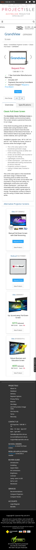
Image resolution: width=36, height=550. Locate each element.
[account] (27, 2)
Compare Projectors (16, 494)
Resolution (13, 484)
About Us (13, 388)
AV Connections (15, 470)
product (19, 407)
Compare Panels (15, 497)
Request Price (18, 68)
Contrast (13, 476)
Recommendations (16, 491)
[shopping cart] (33, 2)
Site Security (14, 411)
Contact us (11, 453)
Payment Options (15, 396)
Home (5, 45)
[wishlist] (30, 2)
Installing (13, 465)
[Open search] (33, 22)
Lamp (12, 478)
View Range (8, 98)
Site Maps (13, 404)
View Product (18, 247)
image (24, 407)
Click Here (11, 446)
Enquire (18, 92)
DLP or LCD (13, 481)
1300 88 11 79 (10, 2)
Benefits (13, 507)
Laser (16, 478)
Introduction (14, 463)
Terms (12, 414)
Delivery (13, 394)
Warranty (13, 417)
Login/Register (15, 504)
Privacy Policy (14, 399)
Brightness (13, 473)
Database (13, 391)
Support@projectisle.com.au (19, 439)
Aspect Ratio (14, 468)
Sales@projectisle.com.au (18, 434)
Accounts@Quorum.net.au (18, 437)
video (12, 409)
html (14, 407)
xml (11, 407)
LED (21, 478)
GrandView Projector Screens (18, 45)
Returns (12, 402)
